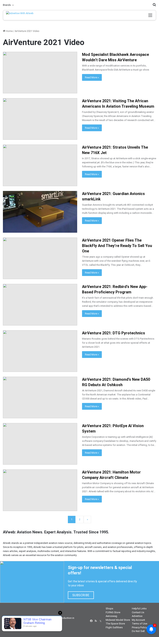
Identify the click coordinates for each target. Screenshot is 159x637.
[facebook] (91, 621)
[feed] (95, 621)
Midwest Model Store (118, 619)
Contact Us (138, 612)
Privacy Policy (139, 627)
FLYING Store (113, 612)
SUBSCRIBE (80, 595)
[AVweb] (23, 15)
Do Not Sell (138, 631)
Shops (109, 608)
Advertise (137, 616)
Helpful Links (139, 608)
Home (9, 31)
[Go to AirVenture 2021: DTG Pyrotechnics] (40, 351)
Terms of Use (139, 623)
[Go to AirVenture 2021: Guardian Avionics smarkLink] (40, 211)
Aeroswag (111, 616)
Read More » (92, 77)
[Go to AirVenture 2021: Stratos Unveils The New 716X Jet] (40, 165)
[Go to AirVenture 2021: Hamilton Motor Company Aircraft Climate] (40, 490)
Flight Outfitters (114, 627)
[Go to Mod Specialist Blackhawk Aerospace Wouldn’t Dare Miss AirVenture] (40, 72)
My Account (138, 619)
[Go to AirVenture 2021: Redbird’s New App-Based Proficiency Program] (40, 304)
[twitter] (100, 621)
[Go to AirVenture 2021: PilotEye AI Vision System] (40, 444)
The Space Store (115, 623)
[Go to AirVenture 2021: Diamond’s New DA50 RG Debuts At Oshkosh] (40, 397)
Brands (7, 4)
